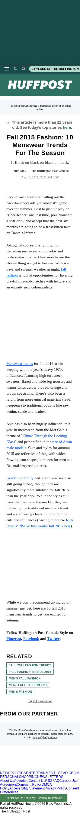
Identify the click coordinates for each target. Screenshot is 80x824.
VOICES (69, 773)
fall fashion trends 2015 (30, 671)
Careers (65, 780)
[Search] (23, 69)
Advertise (21, 780)
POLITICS (18, 773)
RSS (48, 780)
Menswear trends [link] (19, 363)
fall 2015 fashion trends (30, 665)
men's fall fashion (25, 678)
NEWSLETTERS (50, 777)
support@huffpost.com (45, 737)
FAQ (70, 733)
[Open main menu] (6, 68)
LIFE (59, 773)
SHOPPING (28, 777)
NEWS (5, 773)
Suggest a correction (40, 701)
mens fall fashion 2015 (28, 685)
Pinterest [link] (13, 638)
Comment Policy (29, 784)
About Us (7, 780)
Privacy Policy (55, 788)
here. (67, 127)
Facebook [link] (31, 638)
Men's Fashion (20, 691)
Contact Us (36, 780)
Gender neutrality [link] (19, 478)
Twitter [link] (53, 638)
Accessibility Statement (27, 788)
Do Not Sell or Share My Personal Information (34, 797)
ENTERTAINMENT (40, 773)
